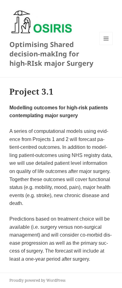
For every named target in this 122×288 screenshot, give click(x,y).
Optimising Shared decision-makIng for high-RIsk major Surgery (51, 53)
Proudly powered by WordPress (37, 280)
